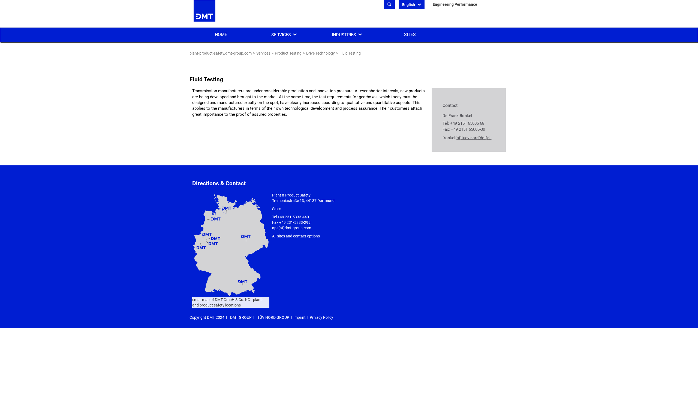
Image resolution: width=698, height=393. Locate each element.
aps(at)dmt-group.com (291, 228)
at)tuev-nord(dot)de (474, 137)
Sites (410, 34)
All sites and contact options (296, 236)
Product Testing (288, 53)
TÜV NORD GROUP (273, 317)
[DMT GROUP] (204, 13)
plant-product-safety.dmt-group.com (220, 53)
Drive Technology (320, 53)
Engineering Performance (455, 4)
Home (221, 34)
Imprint (299, 317)
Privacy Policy (321, 317)
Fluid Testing (350, 53)
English (409, 4)
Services (281, 34)
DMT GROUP (241, 317)
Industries (344, 34)
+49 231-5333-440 (293, 217)
